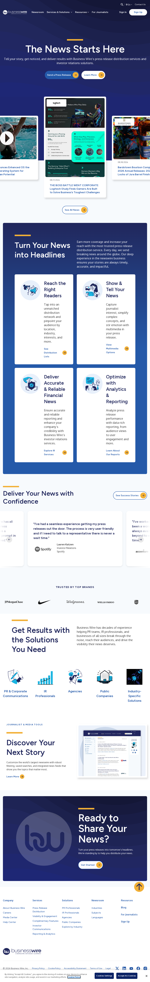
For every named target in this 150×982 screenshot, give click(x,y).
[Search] (122, 4)
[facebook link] (138, 968)
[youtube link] (131, 968)
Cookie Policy (74, 977)
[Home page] (15, 12)
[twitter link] (117, 968)
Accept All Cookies (127, 976)
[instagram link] (145, 968)
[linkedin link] (124, 968)
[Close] (146, 976)
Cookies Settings (104, 976)
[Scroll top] (139, 887)
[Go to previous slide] (9, 540)
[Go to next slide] (141, 540)
